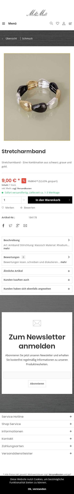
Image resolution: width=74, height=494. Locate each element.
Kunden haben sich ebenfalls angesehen (27, 288)
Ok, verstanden (37, 489)
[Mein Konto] (63, 23)
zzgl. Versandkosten (21, 188)
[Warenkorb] (69, 23)
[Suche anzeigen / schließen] (51, 23)
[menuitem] (5, 23)
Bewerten (29, 207)
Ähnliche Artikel (13, 270)
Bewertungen (11, 257)
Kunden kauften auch (16, 279)
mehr (7, 248)
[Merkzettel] (57, 23)
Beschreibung (12, 240)
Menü (9, 23)
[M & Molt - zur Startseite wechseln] (37, 13)
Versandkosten (56, 474)
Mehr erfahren (56, 482)
